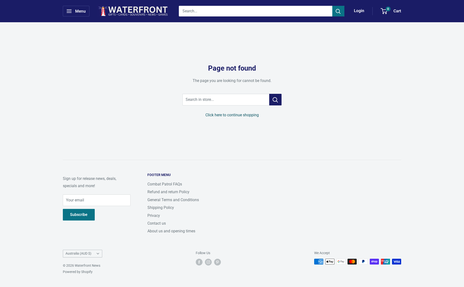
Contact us (156, 223)
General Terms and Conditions (173, 200)
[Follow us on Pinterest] (217, 262)
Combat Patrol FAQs (164, 184)
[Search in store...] (275, 99)
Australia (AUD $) (78, 253)
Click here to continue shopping (232, 115)
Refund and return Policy (168, 192)
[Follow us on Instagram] (208, 262)
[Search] (338, 11)
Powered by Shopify (78, 272)
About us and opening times (171, 231)
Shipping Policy (160, 207)
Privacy (153, 215)
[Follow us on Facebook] (199, 262)
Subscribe (78, 214)
